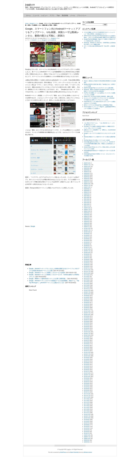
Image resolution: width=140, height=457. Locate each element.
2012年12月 (87, 373)
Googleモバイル (34, 23)
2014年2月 (87, 349)
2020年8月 (87, 214)
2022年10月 (87, 187)
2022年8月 (87, 190)
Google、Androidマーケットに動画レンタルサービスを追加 (47, 272)
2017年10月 (87, 273)
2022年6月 (87, 194)
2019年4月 (87, 242)
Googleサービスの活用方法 (49, 40)
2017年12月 (87, 269)
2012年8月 (87, 380)
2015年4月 (87, 325)
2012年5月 (87, 385)
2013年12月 (87, 352)
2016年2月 (87, 307)
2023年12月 (87, 163)
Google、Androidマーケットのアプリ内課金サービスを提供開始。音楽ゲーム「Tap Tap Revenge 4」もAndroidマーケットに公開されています (54, 281)
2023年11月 (87, 164)
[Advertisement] (52, 245)
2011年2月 (87, 411)
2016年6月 (87, 300)
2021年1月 (87, 206)
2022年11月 (87, 185)
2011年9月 (87, 399)
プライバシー (81, 15)
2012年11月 (87, 375)
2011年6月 (87, 404)
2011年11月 (87, 395)
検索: (83, 24)
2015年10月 (87, 314)
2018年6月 (87, 259)
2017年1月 (87, 288)
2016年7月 (87, 299)
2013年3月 (87, 368)
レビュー (44, 15)
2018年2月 (87, 266)
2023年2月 (87, 180)
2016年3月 (87, 306)
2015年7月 (87, 319)
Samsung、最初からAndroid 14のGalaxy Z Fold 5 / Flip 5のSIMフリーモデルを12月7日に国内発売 (99, 90)
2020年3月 (87, 223)
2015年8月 (87, 318)
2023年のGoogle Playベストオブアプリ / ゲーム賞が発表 (98, 87)
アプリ (52, 15)
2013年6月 (87, 362)
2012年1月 (87, 392)
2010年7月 (87, 423)
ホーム (28, 15)
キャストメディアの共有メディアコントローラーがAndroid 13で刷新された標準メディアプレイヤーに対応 (99, 99)
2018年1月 (87, 268)
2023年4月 (87, 177)
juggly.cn (30, 4)
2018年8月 (87, 256)
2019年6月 (87, 238)
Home (26, 23)
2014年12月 (87, 331)
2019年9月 (87, 233)
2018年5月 (87, 261)
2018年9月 (87, 254)
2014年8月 (87, 338)
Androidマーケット (36, 40)
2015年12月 (87, 311)
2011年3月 (87, 409)
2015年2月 (87, 328)
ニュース (36, 15)
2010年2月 (87, 431)
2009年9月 (87, 440)
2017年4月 (87, 283)
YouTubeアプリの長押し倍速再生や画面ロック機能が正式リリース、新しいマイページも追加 (99, 127)
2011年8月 (87, 400)
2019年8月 (87, 235)
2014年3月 (87, 347)
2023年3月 (87, 178)
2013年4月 (87, 366)
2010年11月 (87, 416)
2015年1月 (87, 330)
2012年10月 (87, 376)
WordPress (63, 452)
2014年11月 (87, 333)
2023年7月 (87, 171)
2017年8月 (87, 276)
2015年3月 (87, 326)
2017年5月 (87, 282)
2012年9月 (87, 378)
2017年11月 (87, 271)
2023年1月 (87, 182)
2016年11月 (87, 292)
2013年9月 (87, 357)
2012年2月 (87, 390)
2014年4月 (87, 345)
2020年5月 (87, 220)
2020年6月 (87, 218)
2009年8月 (87, 442)
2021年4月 (87, 201)
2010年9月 (87, 419)
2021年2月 (87, 204)
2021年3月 (87, 202)
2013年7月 (87, 361)
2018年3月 (87, 264)
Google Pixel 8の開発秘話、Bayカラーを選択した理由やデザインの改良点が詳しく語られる (99, 40)
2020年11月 (87, 209)
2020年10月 (87, 211)
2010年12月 (87, 414)
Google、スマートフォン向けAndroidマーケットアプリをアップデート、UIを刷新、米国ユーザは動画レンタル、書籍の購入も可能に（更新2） (52, 32)
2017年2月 (87, 287)
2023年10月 (87, 166)
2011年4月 (87, 407)
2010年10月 (87, 418)
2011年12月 (87, 393)
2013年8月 (87, 359)
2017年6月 (87, 280)
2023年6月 (87, 173)
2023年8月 (87, 170)
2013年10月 (87, 356)
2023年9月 (87, 168)
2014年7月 (87, 340)
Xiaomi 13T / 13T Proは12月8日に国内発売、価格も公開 (98, 96)
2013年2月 (87, 369)
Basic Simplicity (74, 452)
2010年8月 (87, 421)
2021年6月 (87, 199)
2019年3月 (87, 244)
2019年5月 (87, 240)
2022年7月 (87, 192)
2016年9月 (87, 295)
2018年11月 (87, 251)
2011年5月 (87, 405)
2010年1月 (87, 433)
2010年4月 (87, 428)
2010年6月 (87, 424)
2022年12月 (87, 183)
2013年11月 (87, 354)
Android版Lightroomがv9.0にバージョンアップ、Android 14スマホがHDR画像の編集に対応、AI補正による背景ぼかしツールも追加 (99, 143)
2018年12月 (87, 249)
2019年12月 (87, 228)
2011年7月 (87, 402)
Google (33, 226)
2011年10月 (87, 397)
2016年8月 (87, 297)
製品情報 (65, 15)
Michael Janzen (88, 452)
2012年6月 (87, 383)
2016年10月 (87, 294)
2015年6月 (87, 321)
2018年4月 (87, 263)
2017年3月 (87, 285)
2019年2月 (87, 245)
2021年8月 (87, 197)
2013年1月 (87, 371)
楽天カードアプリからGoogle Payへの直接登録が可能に (98, 105)
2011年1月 (87, 412)
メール (72, 15)
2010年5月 (87, 426)
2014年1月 (87, 350)
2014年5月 (87, 344)
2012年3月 (87, 388)
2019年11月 (87, 230)
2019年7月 (87, 237)
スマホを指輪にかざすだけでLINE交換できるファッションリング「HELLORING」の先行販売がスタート (99, 33)
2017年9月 (87, 275)
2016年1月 (87, 309)
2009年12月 (87, 435)
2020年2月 (87, 225)
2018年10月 (87, 252)
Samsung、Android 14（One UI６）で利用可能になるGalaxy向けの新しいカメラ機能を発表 (100, 43)
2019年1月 (87, 247)
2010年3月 (87, 430)
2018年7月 (87, 257)
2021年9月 (87, 195)
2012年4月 (87, 387)
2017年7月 (87, 278)
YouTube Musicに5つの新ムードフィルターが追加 (97, 140)
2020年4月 (87, 221)
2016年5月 (87, 302)
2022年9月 (87, 189)
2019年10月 (87, 232)
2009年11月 (87, 436)
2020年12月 (87, 208)
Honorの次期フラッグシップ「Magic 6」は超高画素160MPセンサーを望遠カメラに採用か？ (100, 107)
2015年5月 (87, 323)
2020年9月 (87, 213)
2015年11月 (87, 313)
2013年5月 (87, 364)
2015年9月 (87, 316)
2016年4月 (87, 304)
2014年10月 (87, 335)
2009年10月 (87, 438)
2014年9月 (87, 337)
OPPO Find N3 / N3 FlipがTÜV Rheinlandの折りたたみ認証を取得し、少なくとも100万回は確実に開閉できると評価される (100, 36)
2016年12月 (87, 290)
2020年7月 (87, 216)
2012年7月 (87, 381)
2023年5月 (87, 175)
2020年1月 (87, 226)
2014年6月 (87, 342)
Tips (58, 15)
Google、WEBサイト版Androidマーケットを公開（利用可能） (47, 278)
